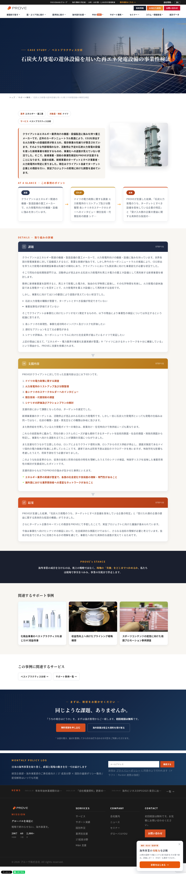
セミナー (134, 14)
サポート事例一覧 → (66, 676)
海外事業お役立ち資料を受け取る (109, 727)
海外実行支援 (79, 14)
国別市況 (80, 827)
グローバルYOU (119, 833)
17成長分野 (82, 839)
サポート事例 (116, 14)
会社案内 (115, 816)
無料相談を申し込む (70, 727)
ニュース (115, 822)
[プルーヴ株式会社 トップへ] (17, 8)
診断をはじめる (160, 864)
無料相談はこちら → (128, 2)
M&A (97, 14)
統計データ (174, 14)
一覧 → (170, 791)
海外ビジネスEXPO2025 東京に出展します (142, 790)
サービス (80, 816)
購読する (167, 764)
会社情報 (168, 2)
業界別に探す (59, 14)
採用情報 (140, 8)
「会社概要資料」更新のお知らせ (92, 790)
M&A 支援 (81, 845)
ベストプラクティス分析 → (35, 676)
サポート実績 (83, 822)
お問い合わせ (172, 8)
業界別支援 (82, 833)
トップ (12, 97)
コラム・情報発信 (154, 14)
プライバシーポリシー (128, 770)
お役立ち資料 (155, 8)
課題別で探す (13, 14)
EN (177, 2)
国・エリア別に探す (36, 14)
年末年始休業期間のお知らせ (48, 790)
